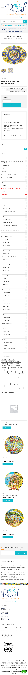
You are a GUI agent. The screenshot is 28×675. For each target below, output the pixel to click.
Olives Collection (5, 306)
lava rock (4, 373)
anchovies (4, 359)
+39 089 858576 (5, 613)
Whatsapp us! (4, 616)
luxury (3, 378)
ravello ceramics (5, 384)
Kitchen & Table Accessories (9, 348)
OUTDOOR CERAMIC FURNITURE (10, 231)
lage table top (11, 371)
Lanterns (4, 171)
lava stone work (14, 376)
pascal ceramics (20, 380)
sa (2, 386)
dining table (4, 367)
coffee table (10, 365)
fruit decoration (19, 88)
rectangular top (15, 384)
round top (22, 384)
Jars (3, 234)
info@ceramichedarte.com (9, 620)
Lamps (3, 168)
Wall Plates (3, 78)
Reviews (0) (7, 117)
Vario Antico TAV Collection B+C (9, 256)
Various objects (6, 245)
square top (14, 386)
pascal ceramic (11, 380)
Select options (7, 464)
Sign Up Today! (21, 553)
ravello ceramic (19, 382)
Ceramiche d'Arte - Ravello (9, 660)
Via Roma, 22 (5, 608)
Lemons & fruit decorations (9, 211)
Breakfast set (6, 253)
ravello (12, 382)
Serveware (5, 351)
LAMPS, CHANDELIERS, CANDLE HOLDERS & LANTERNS (13, 162)
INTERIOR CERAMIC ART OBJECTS (13, 37)
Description (7, 114)
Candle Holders (5, 165)
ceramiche (18, 363)
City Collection (5, 340)
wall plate (24, 91)
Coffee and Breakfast (7, 342)
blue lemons (11, 359)
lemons (21, 376)
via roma (12, 388)
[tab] (14, 114)
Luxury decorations (7, 214)
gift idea (7, 369)
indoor (7, 90)
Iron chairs (4, 205)
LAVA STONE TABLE (19, 373)
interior (18, 369)
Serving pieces (6, 242)
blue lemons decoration (7, 361)
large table (19, 371)
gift (25, 88)
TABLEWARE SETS (6, 237)
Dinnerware (5, 345)
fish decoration (13, 367)
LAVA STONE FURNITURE (8, 200)
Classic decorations (7, 217)
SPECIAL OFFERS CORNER (8, 158)
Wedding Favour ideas (7, 180)
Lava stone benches (6, 203)
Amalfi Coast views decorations (10, 225)
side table (8, 386)
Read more (6, 427)
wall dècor (17, 91)
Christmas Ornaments (6, 183)
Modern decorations (7, 222)
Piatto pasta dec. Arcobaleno (10, 424)
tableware (21, 386)
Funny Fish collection (6, 273)
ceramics (6, 88)
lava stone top (5, 376)
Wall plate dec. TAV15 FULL (10, 459)
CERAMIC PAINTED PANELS (8, 174)
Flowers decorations (7, 219)
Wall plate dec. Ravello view (10, 532)
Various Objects (6, 276)
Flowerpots (4, 197)
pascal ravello (19, 90)
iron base (4, 371)
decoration (12, 88)
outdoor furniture (16, 378)
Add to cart (12, 105)
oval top (4, 380)
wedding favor (19, 388)
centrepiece (11, 363)
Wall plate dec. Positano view (10, 495)
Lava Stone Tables (6, 208)
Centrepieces (5, 191)
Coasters (4, 185)
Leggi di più (14, 673)
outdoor (12, 90)
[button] (24, 46)
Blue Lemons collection (7, 323)
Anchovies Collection (6, 289)
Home (2, 37)
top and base (5, 388)
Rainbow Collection (6, 239)
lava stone (10, 373)
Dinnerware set (6, 251)
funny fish (20, 367)
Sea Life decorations (7, 228)
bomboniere (17, 361)
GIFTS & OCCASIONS (6, 177)
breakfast (4, 363)
